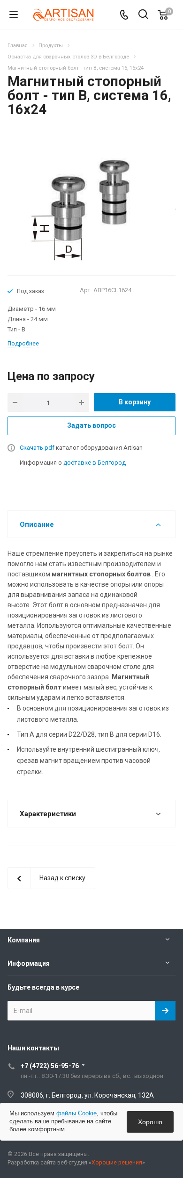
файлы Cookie (76, 1113)
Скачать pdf (37, 447)
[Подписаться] (165, 1010)
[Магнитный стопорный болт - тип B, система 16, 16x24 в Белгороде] (91, 200)
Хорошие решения (117, 1162)
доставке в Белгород (94, 462)
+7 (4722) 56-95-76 (50, 1066)
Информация (29, 963)
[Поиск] (143, 15)
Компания (24, 940)
